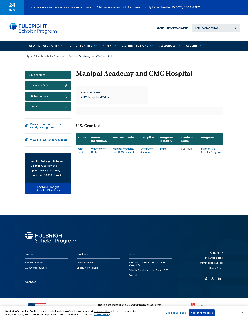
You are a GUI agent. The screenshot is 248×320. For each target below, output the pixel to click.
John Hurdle (81, 150)
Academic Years (187, 139)
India (163, 148)
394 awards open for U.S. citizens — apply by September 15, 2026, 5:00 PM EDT (148, 7)
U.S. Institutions (38, 96)
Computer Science (146, 150)
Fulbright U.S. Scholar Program (211, 150)
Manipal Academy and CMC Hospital (123, 150)
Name (82, 138)
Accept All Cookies (202, 312)
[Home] (33, 28)
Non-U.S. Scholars (40, 85)
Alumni (33, 106)
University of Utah (98, 150)
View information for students (48, 140)
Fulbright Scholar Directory (49, 56)
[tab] (48, 75)
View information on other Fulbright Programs (46, 126)
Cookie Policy (102, 314)
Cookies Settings (176, 312)
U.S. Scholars (37, 75)
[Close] (242, 312)
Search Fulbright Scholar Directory (48, 188)
